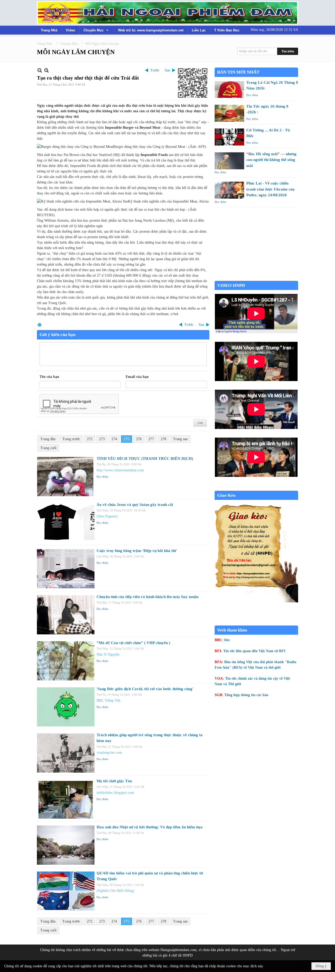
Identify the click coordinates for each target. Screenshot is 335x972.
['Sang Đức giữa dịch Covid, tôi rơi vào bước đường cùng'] (65, 707)
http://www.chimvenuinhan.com (120, 470)
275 (126, 439)
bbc (227, 640)
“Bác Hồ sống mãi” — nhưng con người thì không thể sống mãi (271, 160)
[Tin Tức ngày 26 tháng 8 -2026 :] (229, 113)
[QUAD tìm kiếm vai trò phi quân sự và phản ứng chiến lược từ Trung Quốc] (65, 891)
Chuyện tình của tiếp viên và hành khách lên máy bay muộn (147, 597)
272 (89, 439)
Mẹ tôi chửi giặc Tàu (114, 781)
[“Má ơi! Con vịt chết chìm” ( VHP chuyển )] (65, 660)
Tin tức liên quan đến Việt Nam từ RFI (254, 651)
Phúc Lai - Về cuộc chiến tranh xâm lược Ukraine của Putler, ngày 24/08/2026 (270, 189)
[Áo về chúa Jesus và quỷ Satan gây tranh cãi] (65, 522)
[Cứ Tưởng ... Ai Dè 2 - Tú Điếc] (229, 137)
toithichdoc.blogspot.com (115, 793)
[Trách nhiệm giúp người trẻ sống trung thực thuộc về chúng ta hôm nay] (65, 753)
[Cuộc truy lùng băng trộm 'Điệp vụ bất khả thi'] (65, 568)
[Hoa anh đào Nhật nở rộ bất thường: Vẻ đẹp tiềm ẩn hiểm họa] (65, 845)
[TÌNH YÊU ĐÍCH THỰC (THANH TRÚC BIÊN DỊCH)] (65, 476)
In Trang (39, 324)
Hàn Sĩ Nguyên (108, 654)
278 (163, 439)
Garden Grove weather (256, 278)
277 (151, 439)
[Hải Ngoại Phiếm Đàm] (167, 12)
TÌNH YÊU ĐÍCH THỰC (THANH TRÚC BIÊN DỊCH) (145, 458)
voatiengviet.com (109, 753)
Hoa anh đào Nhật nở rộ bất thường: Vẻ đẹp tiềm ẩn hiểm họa (150, 827)
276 (139, 439)
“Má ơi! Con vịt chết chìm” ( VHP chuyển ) (133, 643)
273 (102, 439)
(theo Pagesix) (107, 516)
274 (114, 439)
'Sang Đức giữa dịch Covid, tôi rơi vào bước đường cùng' (145, 689)
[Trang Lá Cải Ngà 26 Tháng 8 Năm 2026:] (229, 89)
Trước (154, 70)
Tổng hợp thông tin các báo (246, 695)
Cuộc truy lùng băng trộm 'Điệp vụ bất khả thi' (137, 551)
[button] (96, 30)
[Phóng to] (46, 70)
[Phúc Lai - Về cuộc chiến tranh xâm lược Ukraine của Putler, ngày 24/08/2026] (229, 190)
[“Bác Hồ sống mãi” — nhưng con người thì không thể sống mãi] (229, 160)
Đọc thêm (102, 476)
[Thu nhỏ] (39, 70)
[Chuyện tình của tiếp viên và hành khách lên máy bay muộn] (65, 614)
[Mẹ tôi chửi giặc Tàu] (65, 799)
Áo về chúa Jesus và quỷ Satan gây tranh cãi (135, 504)
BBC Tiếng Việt (108, 700)
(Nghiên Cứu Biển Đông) (115, 891)
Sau (167, 70)
